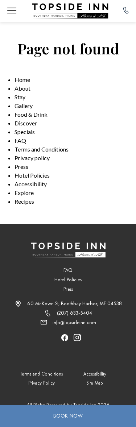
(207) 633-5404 (74, 313)
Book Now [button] (68, 416)
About (22, 88)
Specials (25, 131)
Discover (26, 123)
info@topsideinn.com (74, 322)
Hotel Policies (32, 175)
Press (21, 166)
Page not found (68, 48)
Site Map (94, 383)
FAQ (20, 140)
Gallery (24, 105)
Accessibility (31, 184)
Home (22, 79)
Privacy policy (32, 157)
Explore (24, 192)
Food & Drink (31, 114)
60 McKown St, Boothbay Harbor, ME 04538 (74, 303)
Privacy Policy (41, 383)
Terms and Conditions (42, 149)
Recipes (24, 201)
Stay (20, 97)
